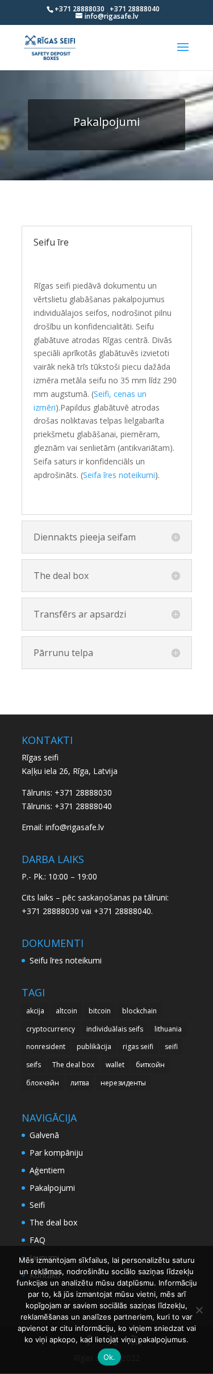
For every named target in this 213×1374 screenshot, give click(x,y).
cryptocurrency (50, 1029)
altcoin (66, 1011)
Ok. (109, 1357)
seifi (171, 1046)
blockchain (139, 1011)
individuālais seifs (114, 1029)
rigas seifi (138, 1046)
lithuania (168, 1029)
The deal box (73, 1064)
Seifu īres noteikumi (66, 960)
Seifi (37, 1204)
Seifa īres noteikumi (119, 475)
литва (79, 1083)
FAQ (37, 1240)
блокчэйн (42, 1083)
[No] (198, 1310)
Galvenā (44, 1135)
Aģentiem (47, 1170)
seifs (33, 1064)
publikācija (94, 1046)
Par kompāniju (56, 1152)
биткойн (150, 1064)
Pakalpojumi (52, 1187)
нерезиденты (123, 1083)
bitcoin (100, 1011)
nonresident (45, 1046)
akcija (35, 1011)
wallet (115, 1064)
